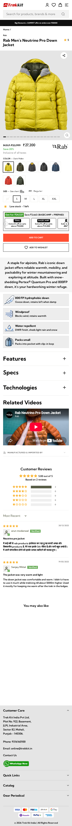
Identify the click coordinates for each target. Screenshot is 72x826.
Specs (10, 372)
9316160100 (18, 741)
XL (43, 198)
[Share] (63, 55)
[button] (20, 487)
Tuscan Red (8, 180)
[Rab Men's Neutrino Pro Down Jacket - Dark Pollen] (4, 686)
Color (13, 158)
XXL (54, 198)
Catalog (8, 785)
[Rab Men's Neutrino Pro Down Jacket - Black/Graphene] (20, 686)
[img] (10, 526)
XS (7, 198)
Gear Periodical (13, 795)
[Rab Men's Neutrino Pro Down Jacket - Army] (20, 694)
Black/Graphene (32, 167)
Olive (20, 167)
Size (22, 191)
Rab (5, 35)
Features (14, 358)
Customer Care (14, 710)
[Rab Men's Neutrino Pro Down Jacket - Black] (28, 686)
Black (44, 167)
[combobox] (36, 14)
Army (20, 180)
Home (6, 29)
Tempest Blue (55, 167)
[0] (54, 5)
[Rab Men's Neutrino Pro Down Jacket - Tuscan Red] (12, 694)
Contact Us (10, 755)
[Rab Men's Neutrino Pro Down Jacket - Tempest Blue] (4, 694)
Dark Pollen (8, 167)
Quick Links (11, 775)
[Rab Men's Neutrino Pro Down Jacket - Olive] (12, 686)
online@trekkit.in (21, 748)
